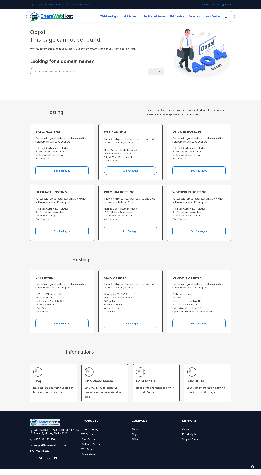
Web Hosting (108, 16)
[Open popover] (32, 4)
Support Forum (190, 439)
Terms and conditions (204, 471)
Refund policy (224, 471)
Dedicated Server (154, 16)
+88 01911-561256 (44, 439)
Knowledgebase (190, 434)
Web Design (213, 16)
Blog (134, 434)
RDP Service (177, 16)
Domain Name (89, 453)
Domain (193, 16)
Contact (186, 429)
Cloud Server (88, 439)
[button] (226, 17)
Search (156, 71)
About (135, 429)
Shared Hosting (89, 429)
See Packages (62, 170)
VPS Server (130, 16)
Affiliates (136, 439)
